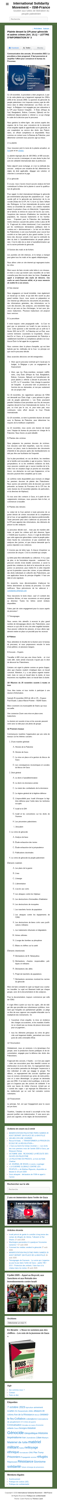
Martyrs (45, 1438)
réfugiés (42, 1456)
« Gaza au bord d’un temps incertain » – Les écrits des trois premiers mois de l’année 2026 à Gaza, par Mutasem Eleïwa (29, 1148)
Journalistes (31, 1438)
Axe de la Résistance (24, 1414)
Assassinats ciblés (25, 1411)
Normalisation (24, 1452)
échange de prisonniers (35, 1467)
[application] (28, 1212)
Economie (39, 1425)
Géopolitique (31, 1433)
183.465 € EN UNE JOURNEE (20, 1138)
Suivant (47, 29)
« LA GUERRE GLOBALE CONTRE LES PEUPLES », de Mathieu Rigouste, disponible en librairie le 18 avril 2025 (28, 1169)
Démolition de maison (29, 1425)
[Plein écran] (46, 1221)
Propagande (25, 1457)
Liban (38, 1437)
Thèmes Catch (37, 1499)
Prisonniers (13, 1456)
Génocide (15, 1432)
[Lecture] (10, 1221)
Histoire (43, 1433)
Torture (23, 1467)
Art (16, 1411)
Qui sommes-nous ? (17, 1390)
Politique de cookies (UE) (18, 1482)
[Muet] (42, 1221)
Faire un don (14, 1395)
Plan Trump (38, 1452)
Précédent (37, 29)
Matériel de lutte (17, 1442)
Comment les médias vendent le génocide (25, 1247)
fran (8, 151)
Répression (12, 1462)
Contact (12, 1393)
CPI (21, 1422)
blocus (37, 1415)
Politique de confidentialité (19, 1484)
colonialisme (31, 1419)
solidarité (14, 1466)
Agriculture (29, 1407)
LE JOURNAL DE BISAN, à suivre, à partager (26, 1164)
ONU (31, 1453)
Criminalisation (14, 1425)
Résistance (25, 1461)
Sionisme (40, 1461)
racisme (33, 1457)
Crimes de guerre (29, 1422)
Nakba (21, 1448)
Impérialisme (14, 1437)
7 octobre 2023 (16, 1407)
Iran (24, 1437)
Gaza (16, 1428)
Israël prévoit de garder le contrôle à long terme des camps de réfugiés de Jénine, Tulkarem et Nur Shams (29, 1237)
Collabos (20, 1418)
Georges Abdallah (27, 1428)
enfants (10, 1428)
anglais (21, 151)
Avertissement (14, 1479)
